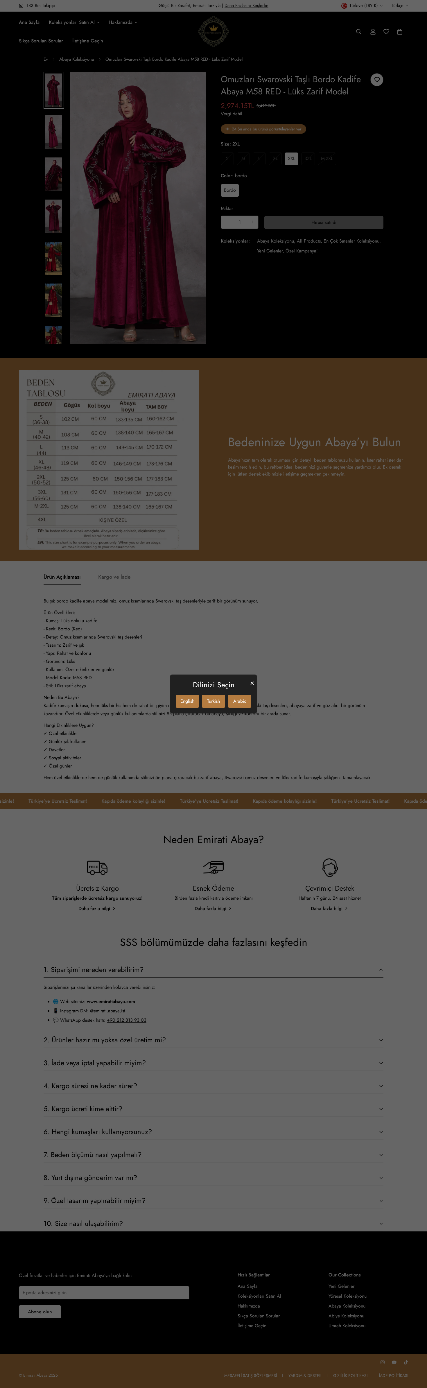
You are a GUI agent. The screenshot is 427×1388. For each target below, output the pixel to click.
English (187, 701)
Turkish (213, 701)
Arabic (239, 701)
